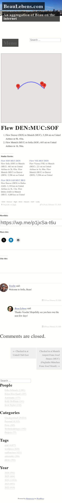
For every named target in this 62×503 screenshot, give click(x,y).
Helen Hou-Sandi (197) (15, 393)
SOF (32, 202)
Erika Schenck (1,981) (15, 390)
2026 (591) (10, 472)
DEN (3, 202)
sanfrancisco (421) (13, 452)
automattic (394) (12, 456)
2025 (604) (10, 476)
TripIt (14, 204)
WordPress (40, 498)
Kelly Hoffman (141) (14, 401)
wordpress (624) (12, 448)
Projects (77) (10, 432)
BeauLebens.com (23, 6)
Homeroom (30, 498)
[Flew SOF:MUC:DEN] (15, 168)
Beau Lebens (21, 308)
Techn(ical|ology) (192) (15, 428)
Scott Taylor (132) (13, 404)
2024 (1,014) (11, 479)
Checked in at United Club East (21, 353)
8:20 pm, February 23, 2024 (51, 204)
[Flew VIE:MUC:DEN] (44, 168)
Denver (9, 202)
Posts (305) (10, 425)
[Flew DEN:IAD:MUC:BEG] (15, 187)
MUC (20, 202)
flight (15, 202)
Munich (26, 202)
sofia (38, 202)
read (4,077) (10, 445)
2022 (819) (10, 487)
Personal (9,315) (12, 421)
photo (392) (10, 459)
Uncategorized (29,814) (15, 417)
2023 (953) (10, 483)
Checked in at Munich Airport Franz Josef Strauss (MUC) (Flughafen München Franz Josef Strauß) (49, 358)
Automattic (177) (12, 397)
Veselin (12, 285)
